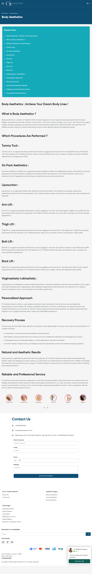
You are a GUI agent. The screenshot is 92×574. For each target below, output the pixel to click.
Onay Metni (6, 514)
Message (16, 464)
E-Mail (15, 447)
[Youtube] (12, 542)
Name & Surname (19, 440)
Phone (15, 457)
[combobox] (16, 460)
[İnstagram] (3, 542)
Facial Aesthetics (51, 497)
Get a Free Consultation (46, 475)
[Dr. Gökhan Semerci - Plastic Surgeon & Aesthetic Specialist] (15, 3)
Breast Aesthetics (51, 495)
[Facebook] (7, 542)
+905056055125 (6, 558)
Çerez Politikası (7, 511)
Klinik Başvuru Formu (8, 516)
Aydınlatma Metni (8, 509)
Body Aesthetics (51, 500)
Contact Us (6, 497)
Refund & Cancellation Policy (11, 522)
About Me (5, 495)
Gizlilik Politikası (7, 519)
